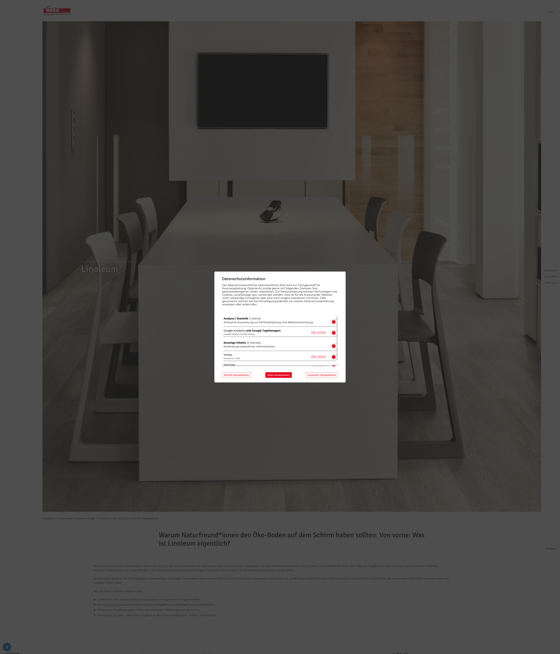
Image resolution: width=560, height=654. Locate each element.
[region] (280, 340)
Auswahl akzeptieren (322, 375)
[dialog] (280, 327)
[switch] (333, 321)
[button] (334, 322)
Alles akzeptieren (278, 375)
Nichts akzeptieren (236, 375)
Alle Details (318, 332)
